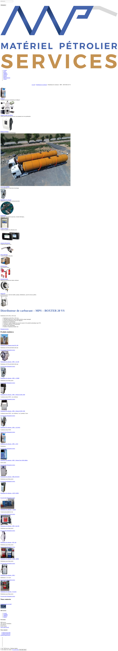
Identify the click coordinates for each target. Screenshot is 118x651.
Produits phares (4, 266)
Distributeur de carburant (41, 84)
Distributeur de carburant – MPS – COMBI (10, 378)
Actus (4, 71)
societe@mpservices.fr (5, 635)
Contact (5, 79)
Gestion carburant (4, 228)
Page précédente (4, 296)
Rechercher (3, 5)
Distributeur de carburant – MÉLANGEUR (10, 476)
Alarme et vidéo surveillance (7, 115)
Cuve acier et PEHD (5, 186)
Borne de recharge (4, 131)
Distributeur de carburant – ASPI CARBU (10, 493)
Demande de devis (5, 329)
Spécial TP (3, 293)
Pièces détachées (4, 254)
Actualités (5, 614)
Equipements (3, 215)
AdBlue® (5, 74)
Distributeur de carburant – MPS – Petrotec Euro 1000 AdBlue (14, 460)
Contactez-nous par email (6, 604)
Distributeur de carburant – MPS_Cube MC (10, 526)
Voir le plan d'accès (5, 627)
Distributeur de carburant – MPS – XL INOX (10, 427)
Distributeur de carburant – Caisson (8, 509)
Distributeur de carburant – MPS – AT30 (9, 443)
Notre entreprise (6, 77)
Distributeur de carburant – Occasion (8, 591)
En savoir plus (4, 350)
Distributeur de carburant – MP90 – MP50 (10, 558)
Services (5, 75)
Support (5, 76)
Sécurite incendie (4, 279)
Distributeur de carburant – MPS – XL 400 (10, 361)
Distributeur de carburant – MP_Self (8, 542)
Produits (5, 72)
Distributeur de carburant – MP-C (8, 575)
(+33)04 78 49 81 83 (5, 633)
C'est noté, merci (22, 649)
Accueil (5, 70)
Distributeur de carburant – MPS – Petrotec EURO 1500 (13, 411)
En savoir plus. (15, 649)
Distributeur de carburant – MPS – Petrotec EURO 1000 (13, 394)
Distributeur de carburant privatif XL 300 (9, 345)
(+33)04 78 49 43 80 (5, 632)
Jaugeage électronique (5, 243)
